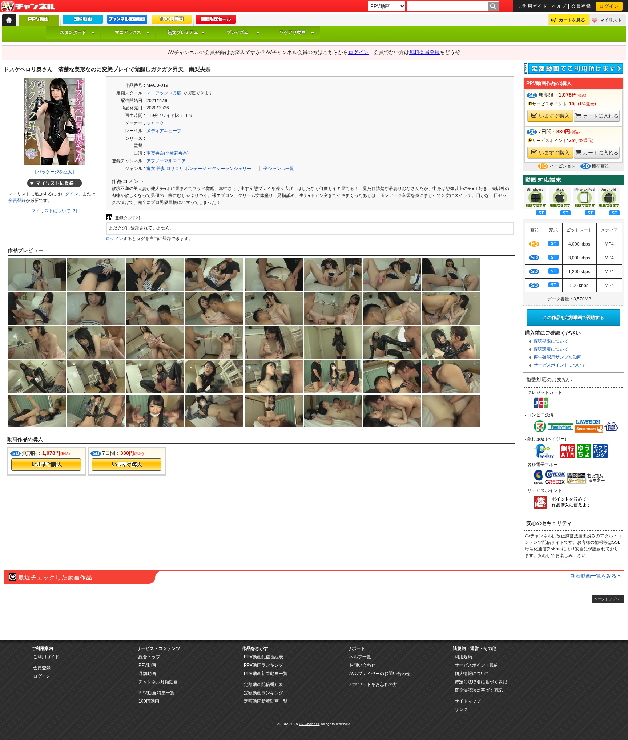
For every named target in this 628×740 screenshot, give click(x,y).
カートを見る (572, 20)
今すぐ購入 (46, 464)
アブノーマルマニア (166, 160)
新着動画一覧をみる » (596, 576)
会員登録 (581, 6)
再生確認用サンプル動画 (557, 357)
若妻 (160, 168)
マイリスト (611, 20)
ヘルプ (559, 6)
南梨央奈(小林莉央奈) (167, 153)
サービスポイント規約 (476, 665)
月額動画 (147, 673)
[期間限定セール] (216, 20)
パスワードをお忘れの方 (373, 684)
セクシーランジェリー (229, 168)
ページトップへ (606, 599)
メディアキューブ (163, 130)
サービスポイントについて (560, 365)
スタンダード (73, 32)
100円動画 (148, 701)
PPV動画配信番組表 (263, 656)
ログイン (609, 6)
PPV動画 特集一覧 (156, 692)
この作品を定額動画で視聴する (573, 317)
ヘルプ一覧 (360, 656)
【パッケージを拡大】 (54, 171)
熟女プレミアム (183, 32)
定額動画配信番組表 (263, 684)
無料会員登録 (424, 52)
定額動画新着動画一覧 (265, 701)
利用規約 (463, 656)
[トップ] (9, 20)
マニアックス (128, 32)
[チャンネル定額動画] (127, 20)
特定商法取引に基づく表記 (481, 681)
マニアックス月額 (163, 93)
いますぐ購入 (554, 116)
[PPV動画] (38, 22)
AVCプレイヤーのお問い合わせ (379, 673)
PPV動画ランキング (263, 665)
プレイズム (238, 32)
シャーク (155, 123)
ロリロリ (175, 168)
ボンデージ (195, 168)
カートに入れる (601, 116)
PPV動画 (147, 665)
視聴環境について (551, 349)
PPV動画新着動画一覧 (265, 673)
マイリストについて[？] (54, 210)
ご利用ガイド (533, 6)
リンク (461, 709)
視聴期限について (551, 341)
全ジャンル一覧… (280, 168)
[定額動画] (83, 20)
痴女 (150, 168)
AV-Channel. (309, 724)
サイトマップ (468, 701)
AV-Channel (28, 6)
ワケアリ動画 (292, 32)
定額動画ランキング (263, 692)
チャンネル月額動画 (158, 681)
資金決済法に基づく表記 (479, 690)
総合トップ (149, 656)
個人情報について (472, 673)
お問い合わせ (362, 665)
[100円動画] (171, 20)
